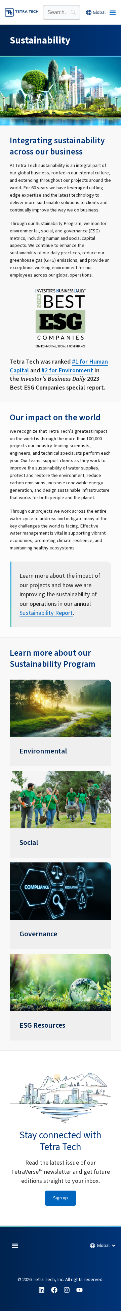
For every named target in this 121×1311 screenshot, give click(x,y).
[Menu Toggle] (112, 12)
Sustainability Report (46, 612)
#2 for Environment (67, 370)
